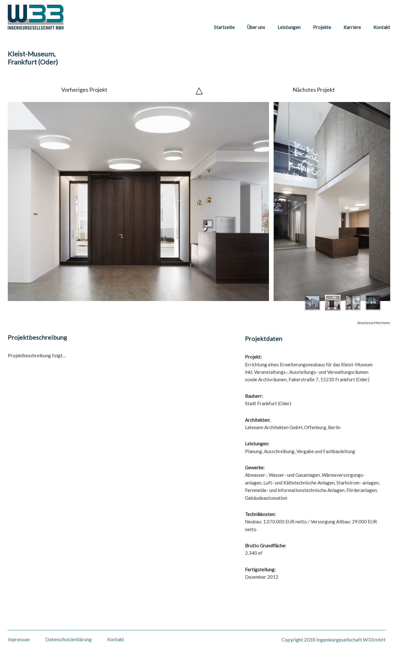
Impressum (19, 639)
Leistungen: (257, 443)
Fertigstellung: (260, 569)
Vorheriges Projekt (84, 89)
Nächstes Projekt (314, 89)
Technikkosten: (260, 514)
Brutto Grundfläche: (265, 545)
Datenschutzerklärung (68, 639)
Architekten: (258, 420)
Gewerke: (255, 467)
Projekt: (253, 356)
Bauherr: (254, 396)
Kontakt (115, 639)
